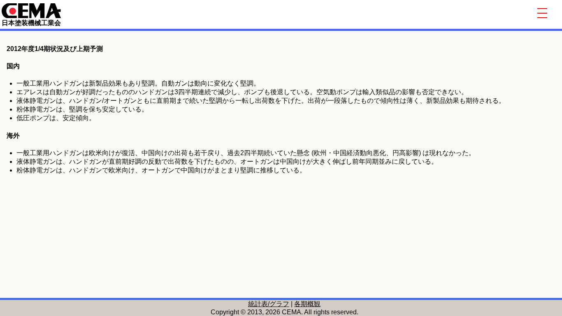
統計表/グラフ (268, 303)
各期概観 (307, 303)
